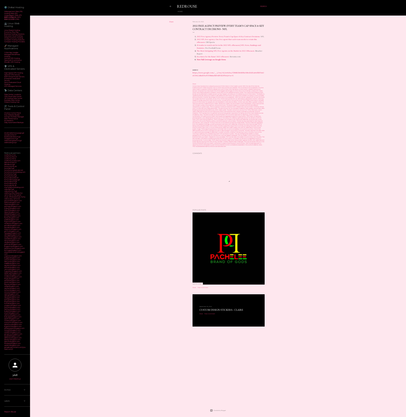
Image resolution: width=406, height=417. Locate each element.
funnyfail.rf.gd (9, 168)
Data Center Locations (12, 94)
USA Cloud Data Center (13, 96)
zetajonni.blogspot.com (13, 237)
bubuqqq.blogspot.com (12, 317)
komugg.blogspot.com (12, 250)
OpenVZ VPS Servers (12, 75)
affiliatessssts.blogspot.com (14, 328)
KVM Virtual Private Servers (14, 77)
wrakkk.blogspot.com (12, 263)
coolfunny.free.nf (10, 157)
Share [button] (171, 22)
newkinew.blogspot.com (13, 223)
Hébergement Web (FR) (13, 11)
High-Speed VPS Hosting (13, 73)
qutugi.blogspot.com (12, 300)
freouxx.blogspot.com (12, 307)
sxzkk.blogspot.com (11, 220)
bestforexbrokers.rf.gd (12, 137)
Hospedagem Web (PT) (13, 15)
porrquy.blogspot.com (12, 216)
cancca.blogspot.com (12, 269)
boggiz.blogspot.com (12, 258)
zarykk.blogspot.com (12, 243)
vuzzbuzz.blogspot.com (13, 277)
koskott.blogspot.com (12, 311)
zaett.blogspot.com (11, 294)
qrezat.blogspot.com (12, 281)
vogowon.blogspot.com (13, 256)
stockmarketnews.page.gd (14, 133)
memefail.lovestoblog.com (14, 187)
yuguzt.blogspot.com (12, 208)
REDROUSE (187, 6)
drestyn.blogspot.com (12, 340)
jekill (15, 375)
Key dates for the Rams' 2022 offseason (213, 57)
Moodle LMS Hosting (12, 62)
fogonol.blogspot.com (12, 222)
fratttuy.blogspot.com (12, 309)
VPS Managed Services (12, 86)
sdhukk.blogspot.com (12, 296)
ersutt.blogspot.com (11, 313)
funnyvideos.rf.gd (10, 182)
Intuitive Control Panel (12, 113)
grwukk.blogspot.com (12, 225)
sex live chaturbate (207, 91)
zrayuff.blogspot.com (12, 210)
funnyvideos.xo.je (10, 183)
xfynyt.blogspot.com (11, 241)
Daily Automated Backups (14, 122)
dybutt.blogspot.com (12, 342)
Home (180, 11)
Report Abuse (10, 412)
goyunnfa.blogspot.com (13, 201)
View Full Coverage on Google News (211, 59)
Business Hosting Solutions (14, 34)
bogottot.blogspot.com (13, 326)
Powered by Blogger (219, 410)
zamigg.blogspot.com (12, 235)
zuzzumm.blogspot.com (13, 322)
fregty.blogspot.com (11, 279)
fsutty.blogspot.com (11, 218)
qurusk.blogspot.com (12, 227)
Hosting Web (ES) (10, 13)
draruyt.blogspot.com (12, 262)
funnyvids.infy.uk (10, 185)
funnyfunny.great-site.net (13, 170)
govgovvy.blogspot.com (13, 334)
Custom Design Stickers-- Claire (221, 309)
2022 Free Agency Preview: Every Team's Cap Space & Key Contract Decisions (228, 36)
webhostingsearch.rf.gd (13, 141)
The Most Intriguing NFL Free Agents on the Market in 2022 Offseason (225, 51)
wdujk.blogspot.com (11, 286)
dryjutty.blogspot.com (12, 284)
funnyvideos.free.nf (11, 178)
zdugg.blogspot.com (12, 298)
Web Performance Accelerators (11, 120)
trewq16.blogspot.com (12, 330)
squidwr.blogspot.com (12, 265)
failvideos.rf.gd (9, 164)
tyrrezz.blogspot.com (12, 290)
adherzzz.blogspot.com (13, 338)
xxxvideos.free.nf (10, 135)
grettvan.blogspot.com (12, 244)
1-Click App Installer (11, 53)
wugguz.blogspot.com (12, 305)
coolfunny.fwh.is (10, 159)
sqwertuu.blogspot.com (13, 324)
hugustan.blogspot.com (13, 271)
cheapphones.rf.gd (11, 139)
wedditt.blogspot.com (12, 332)
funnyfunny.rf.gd (10, 174)
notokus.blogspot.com (12, 321)
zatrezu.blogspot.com (12, 315)
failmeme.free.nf (10, 163)
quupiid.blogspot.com (12, 336)
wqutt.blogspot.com (11, 204)
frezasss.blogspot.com (12, 343)
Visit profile (15, 379)
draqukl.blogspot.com (12, 214)
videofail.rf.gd (9, 189)
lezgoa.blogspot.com (12, 302)
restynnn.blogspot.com (12, 229)
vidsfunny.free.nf (10, 193)
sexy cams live (14, 199)
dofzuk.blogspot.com (12, 267)
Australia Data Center (12, 100)
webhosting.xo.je (10, 142)
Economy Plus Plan (11, 32)
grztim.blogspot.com (12, 283)
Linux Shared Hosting (12, 30)
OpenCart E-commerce (13, 60)
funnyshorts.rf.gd (10, 176)
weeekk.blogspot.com (12, 239)
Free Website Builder (12, 115)
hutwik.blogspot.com (12, 303)
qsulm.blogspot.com (11, 319)
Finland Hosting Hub (11, 102)
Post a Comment (203, 287)
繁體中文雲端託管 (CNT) (12, 17)
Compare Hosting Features (14, 40)
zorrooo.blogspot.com (12, 292)
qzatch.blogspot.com (12, 203)
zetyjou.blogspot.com (12, 275)
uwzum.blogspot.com (12, 260)
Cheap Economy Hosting (13, 38)
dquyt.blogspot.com (11, 212)
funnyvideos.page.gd (12, 180)
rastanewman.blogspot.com (14, 248)
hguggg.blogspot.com (12, 233)
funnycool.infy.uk (10, 166)
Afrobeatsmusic (15, 197)
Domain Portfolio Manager (14, 117)
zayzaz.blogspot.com (12, 288)
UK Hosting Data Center (13, 98)
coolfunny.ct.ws (10, 155)
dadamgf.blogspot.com (13, 273)
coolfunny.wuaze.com (12, 161)
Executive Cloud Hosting (13, 36)
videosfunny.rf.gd (10, 191)
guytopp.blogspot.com (12, 206)
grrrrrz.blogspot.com (11, 231)
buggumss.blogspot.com (13, 246)
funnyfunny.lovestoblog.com (14, 172)
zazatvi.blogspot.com (12, 345)
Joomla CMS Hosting (12, 58)
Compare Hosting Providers (14, 42)
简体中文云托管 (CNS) (11, 19)
